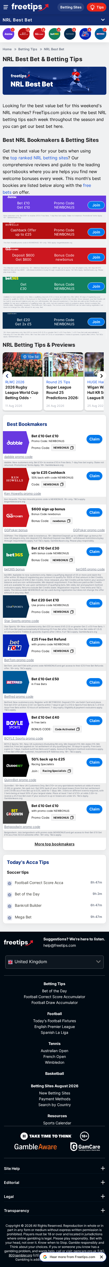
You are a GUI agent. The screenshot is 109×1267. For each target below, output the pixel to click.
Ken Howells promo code (22, 493)
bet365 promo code (90, 569)
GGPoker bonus (16, 530)
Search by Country (54, 1104)
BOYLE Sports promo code (23, 738)
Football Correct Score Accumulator (54, 996)
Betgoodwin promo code (22, 827)
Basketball (54, 1073)
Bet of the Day (54, 991)
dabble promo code (18, 457)
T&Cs (49, 243)
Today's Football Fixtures (54, 1020)
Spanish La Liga (54, 1032)
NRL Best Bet (17, 19)
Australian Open (54, 1050)
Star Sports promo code (21, 621)
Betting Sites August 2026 (54, 1086)
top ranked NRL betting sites (39, 157)
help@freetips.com (59, 945)
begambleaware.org (64, 243)
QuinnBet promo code (20, 780)
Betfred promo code (18, 696)
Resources (57, 1115)
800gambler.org (20, 1255)
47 (97, 882)
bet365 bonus (14, 569)
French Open (54, 1056)
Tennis (54, 1043)
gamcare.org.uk (85, 1251)
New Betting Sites (54, 1093)
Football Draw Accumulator (54, 1002)
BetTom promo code (19, 660)
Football (54, 1013)
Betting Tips (54, 983)
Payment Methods (54, 1099)
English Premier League (54, 1026)
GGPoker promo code (89, 530)
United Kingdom (31, 961)
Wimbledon (54, 1062)
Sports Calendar (57, 1123)
